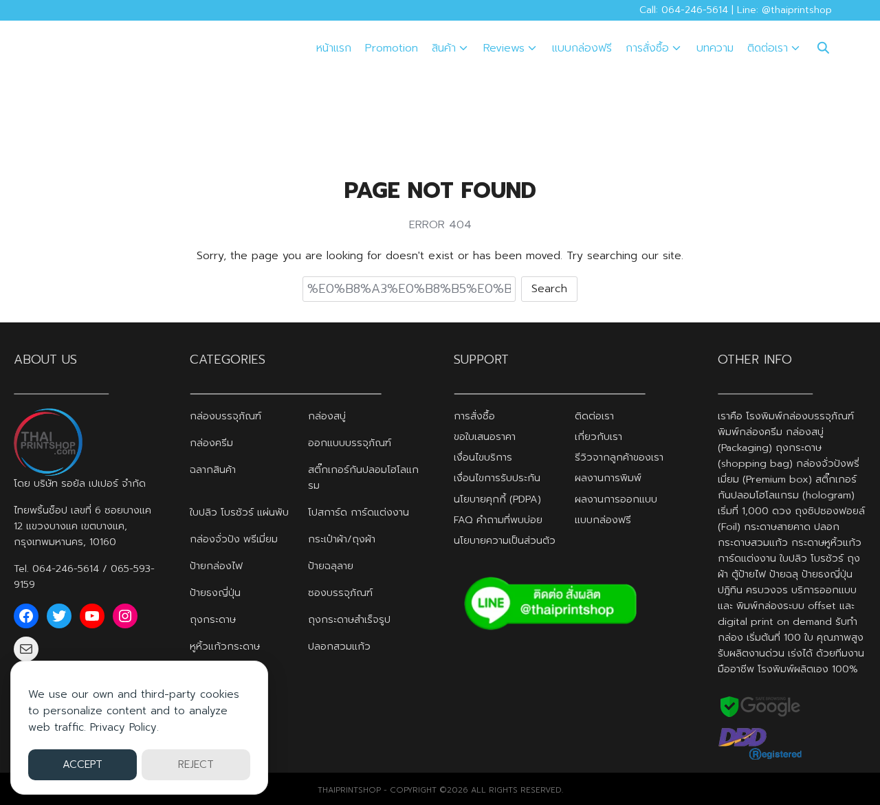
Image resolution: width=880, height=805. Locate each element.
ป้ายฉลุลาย (330, 565)
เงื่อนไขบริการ (483, 457)
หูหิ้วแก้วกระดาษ (225, 646)
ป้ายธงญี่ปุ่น (215, 592)
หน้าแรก (333, 48)
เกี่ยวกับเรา (598, 436)
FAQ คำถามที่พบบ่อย (498, 519)
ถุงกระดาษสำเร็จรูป (349, 619)
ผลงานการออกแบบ (616, 499)
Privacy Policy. (124, 727)
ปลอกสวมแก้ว (339, 646)
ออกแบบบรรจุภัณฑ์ (349, 442)
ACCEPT (82, 764)
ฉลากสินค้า (213, 469)
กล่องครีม (211, 442)
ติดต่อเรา (767, 48)
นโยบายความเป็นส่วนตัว (505, 540)
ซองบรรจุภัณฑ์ (340, 592)
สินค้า (444, 48)
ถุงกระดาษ (213, 619)
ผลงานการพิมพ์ (608, 477)
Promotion (391, 48)
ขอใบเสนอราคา (485, 436)
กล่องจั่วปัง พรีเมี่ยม (234, 539)
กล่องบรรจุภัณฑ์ (225, 415)
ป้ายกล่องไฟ (216, 565)
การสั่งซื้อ (647, 48)
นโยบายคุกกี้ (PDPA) (497, 499)
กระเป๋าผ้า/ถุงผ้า (341, 539)
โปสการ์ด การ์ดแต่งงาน (358, 512)
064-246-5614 (65, 568)
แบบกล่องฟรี (582, 48)
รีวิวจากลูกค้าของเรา (619, 457)
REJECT (196, 764)
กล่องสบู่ (327, 415)
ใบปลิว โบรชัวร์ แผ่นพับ (239, 512)
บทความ (715, 48)
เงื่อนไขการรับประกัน (497, 477)
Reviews (504, 48)
